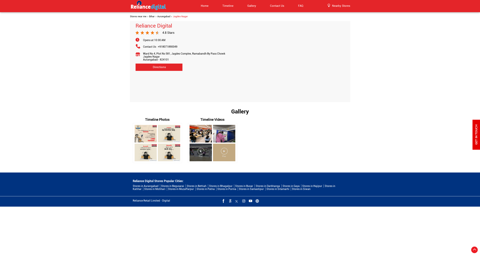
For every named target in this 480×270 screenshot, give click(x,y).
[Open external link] (476, 148)
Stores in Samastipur (251, 189)
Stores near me (138, 16)
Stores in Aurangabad (145, 186)
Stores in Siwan (301, 189)
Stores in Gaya (291, 186)
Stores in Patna (205, 189)
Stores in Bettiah (196, 186)
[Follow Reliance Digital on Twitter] (236, 201)
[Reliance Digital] (148, 6)
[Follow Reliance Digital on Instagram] (243, 201)
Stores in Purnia (226, 189)
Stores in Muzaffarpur (181, 189)
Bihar (152, 16)
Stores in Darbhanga (268, 186)
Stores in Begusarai (172, 186)
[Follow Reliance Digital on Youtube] (250, 201)
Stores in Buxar (244, 186)
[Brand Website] (257, 201)
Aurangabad (163, 16)
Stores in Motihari (154, 189)
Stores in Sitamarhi (277, 189)
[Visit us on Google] (230, 201)
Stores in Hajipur (312, 186)
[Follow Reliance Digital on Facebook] (223, 201)
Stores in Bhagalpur (220, 186)
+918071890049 (167, 46)
